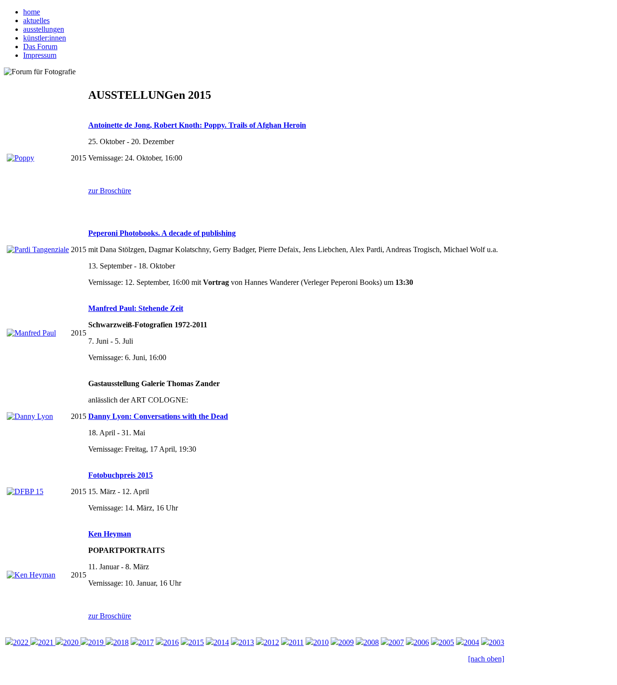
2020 (71, 642)
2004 (471, 642)
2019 (97, 642)
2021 (46, 642)
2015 (196, 642)
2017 (146, 642)
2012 (271, 642)
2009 (346, 642)
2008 (371, 642)
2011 (296, 642)
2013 (246, 642)
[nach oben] (486, 659)
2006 (421, 642)
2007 (396, 642)
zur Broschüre (109, 191)
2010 (321, 642)
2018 (121, 642)
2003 (496, 642)
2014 (221, 642)
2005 (446, 642)
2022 (21, 642)
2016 (171, 642)
